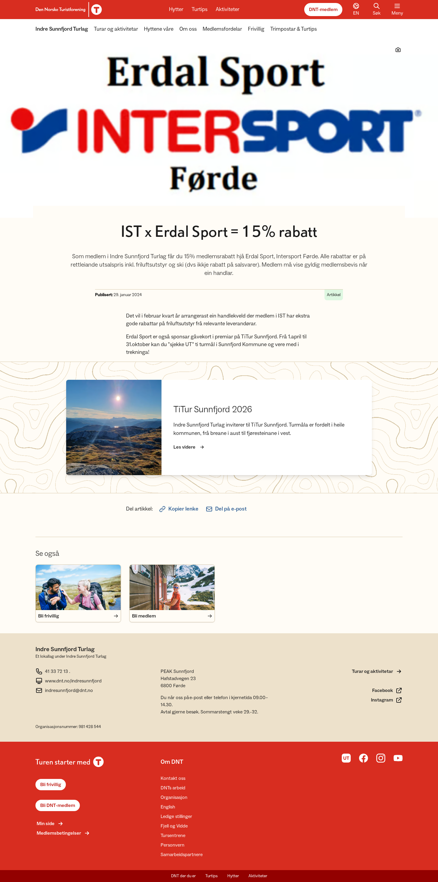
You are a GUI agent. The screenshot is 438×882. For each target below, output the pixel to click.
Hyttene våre (158, 29)
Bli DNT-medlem (57, 805)
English (168, 807)
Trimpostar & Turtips (293, 29)
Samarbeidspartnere (182, 855)
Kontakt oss (173, 778)
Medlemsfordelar (222, 29)
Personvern (172, 845)
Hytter (176, 9)
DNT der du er (183, 876)
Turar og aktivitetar (116, 29)
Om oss (188, 29)
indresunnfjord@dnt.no (69, 690)
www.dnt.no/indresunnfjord (73, 681)
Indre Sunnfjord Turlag (61, 29)
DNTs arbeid (173, 788)
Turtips (199, 9)
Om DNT (172, 762)
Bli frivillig (50, 785)
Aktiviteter (227, 9)
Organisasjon (174, 797)
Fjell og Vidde (174, 826)
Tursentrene (173, 836)
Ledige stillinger (176, 816)
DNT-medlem (323, 10)
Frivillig (256, 29)
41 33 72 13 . (57, 671)
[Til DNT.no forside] (68, 9)
